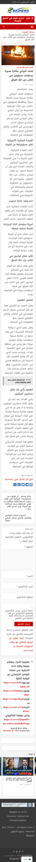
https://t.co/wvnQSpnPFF (17, 719)
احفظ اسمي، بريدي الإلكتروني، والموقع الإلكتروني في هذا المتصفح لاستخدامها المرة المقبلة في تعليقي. (18, 614)
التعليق (28, 547)
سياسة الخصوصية (18, 859)
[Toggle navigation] (31, 26)
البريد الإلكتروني (24, 586)
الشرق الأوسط (24, 67)
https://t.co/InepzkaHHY (16, 693)
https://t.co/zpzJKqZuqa (16, 701)
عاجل (17, 67)
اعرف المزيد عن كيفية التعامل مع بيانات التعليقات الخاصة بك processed (21, 644)
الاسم (29, 576)
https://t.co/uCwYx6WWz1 (16, 709)
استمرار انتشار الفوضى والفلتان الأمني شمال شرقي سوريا (18, 517)
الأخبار (31, 67)
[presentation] (3, 754)
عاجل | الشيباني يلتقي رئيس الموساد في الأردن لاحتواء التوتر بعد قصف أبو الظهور (19, 779)
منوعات (30, 754)
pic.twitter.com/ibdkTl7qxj (16, 723)
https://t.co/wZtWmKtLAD (17, 684)
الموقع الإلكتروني (25, 597)
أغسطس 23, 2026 (25, 784)
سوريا (15, 774)
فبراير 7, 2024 (29, 84)
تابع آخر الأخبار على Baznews (19, 479)
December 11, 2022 (11, 730)
